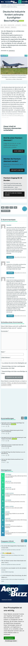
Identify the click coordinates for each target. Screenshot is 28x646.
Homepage (3, 5)
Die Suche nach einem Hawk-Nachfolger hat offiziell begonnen (12, 423)
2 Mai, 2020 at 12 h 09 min (20, 273)
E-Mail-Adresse (5, 358)
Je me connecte (18, 151)
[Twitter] (3, 207)
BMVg (5, 25)
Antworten (10, 257)
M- (6, 426)
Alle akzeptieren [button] (9, 638)
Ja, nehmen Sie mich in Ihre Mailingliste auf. (14, 363)
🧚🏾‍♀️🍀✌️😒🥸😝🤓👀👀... (8, 553)
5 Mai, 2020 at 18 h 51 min (20, 316)
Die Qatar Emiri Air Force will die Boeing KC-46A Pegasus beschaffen (13, 438)
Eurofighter (11, 25)
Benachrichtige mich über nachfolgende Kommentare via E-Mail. (13, 367)
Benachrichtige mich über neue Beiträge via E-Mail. (14, 372)
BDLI (2, 25)
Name (3, 352)
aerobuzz (12, 51)
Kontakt (10, 600)
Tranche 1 (7, 27)
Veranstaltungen (9, 1)
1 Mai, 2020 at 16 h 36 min (20, 257)
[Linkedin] (15, 207)
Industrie (9, 5)
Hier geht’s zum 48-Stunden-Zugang (13, 194)
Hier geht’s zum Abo (17, 170)
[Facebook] (7, 207)
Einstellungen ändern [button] (11, 641)
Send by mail (5, 211)
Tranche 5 (13, 27)
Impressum (4, 600)
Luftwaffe (18, 25)
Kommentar (5, 331)
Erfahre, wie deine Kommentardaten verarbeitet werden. (13, 384)
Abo (20, 1)
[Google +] (11, 207)
